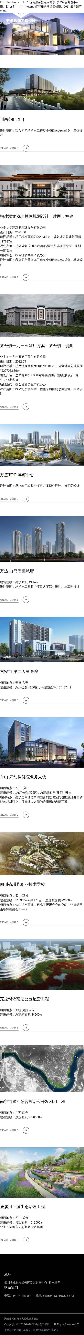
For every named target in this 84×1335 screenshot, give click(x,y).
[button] (79, 33)
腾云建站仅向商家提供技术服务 (21, 1318)
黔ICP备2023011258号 (46, 1330)
